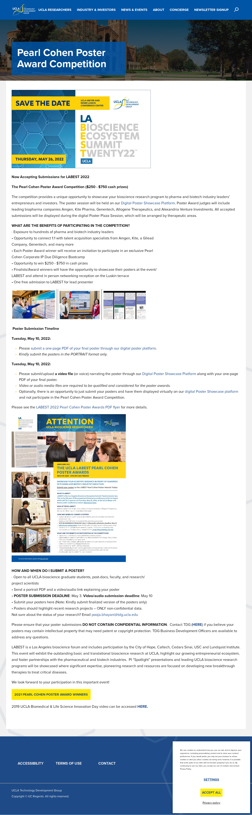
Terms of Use (69, 763)
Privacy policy (211, 803)
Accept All (211, 792)
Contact (107, 763)
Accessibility (31, 763)
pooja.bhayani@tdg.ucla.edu (115, 615)
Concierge (179, 10)
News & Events (134, 10)
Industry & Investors (96, 10)
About (158, 10)
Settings (211, 780)
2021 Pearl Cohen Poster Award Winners (51, 694)
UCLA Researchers (54, 10)
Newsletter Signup (211, 10)
